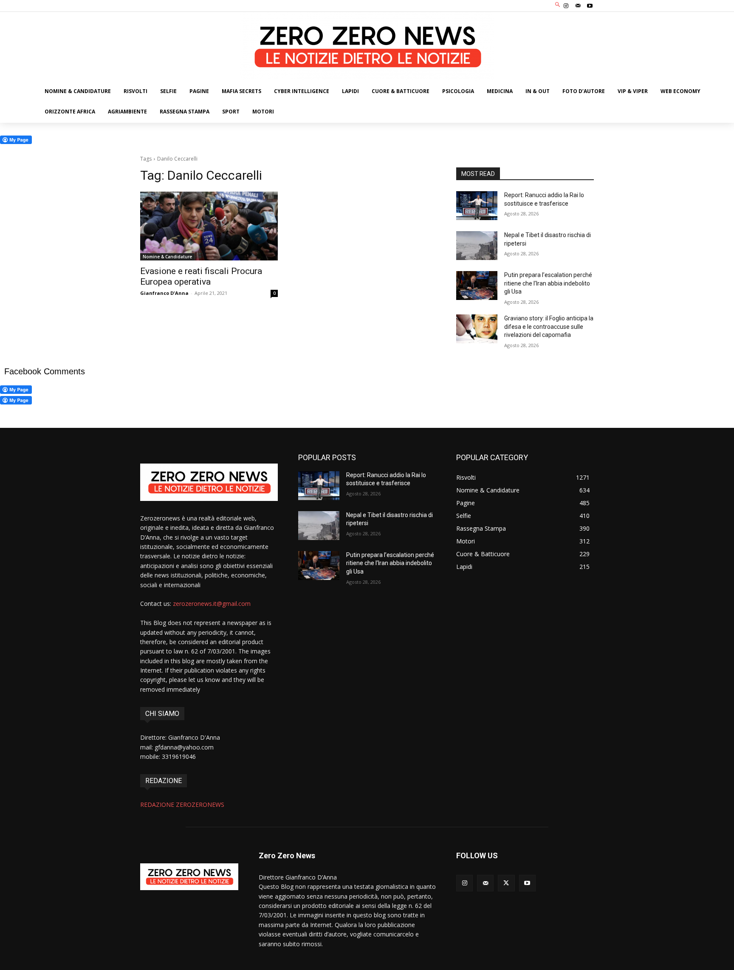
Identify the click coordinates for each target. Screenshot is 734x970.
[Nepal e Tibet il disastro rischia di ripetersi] (476, 245)
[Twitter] (506, 883)
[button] (557, 4)
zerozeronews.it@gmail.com (212, 604)
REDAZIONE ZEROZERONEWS (182, 804)
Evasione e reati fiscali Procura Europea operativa (201, 276)
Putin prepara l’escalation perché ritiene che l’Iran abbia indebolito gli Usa (548, 283)
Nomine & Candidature (167, 257)
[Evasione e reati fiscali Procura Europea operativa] (209, 226)
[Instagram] (566, 6)
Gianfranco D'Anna (164, 293)
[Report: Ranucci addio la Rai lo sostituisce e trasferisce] (476, 205)
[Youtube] (590, 6)
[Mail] (578, 6)
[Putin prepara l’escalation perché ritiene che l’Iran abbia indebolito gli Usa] (476, 285)
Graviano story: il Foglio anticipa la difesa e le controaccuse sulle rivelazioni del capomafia (548, 326)
